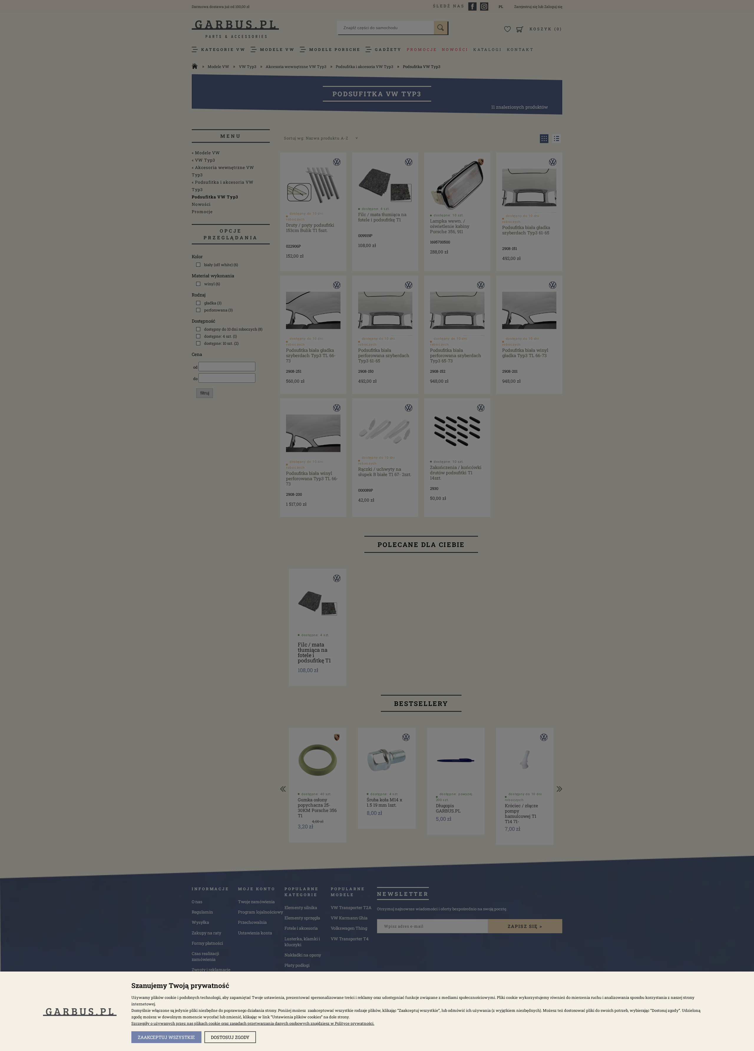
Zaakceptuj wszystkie (166, 1037)
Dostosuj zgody (230, 1037)
